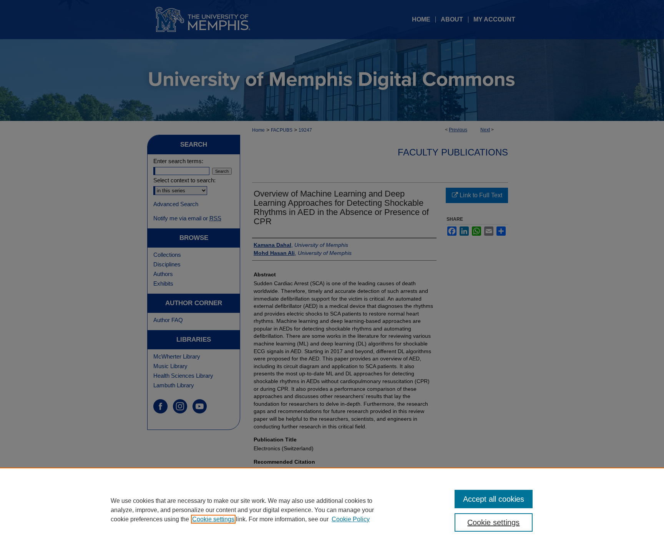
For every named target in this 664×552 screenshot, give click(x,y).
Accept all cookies (493, 499)
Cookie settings (213, 519)
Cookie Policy (351, 519)
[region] (332, 510)
